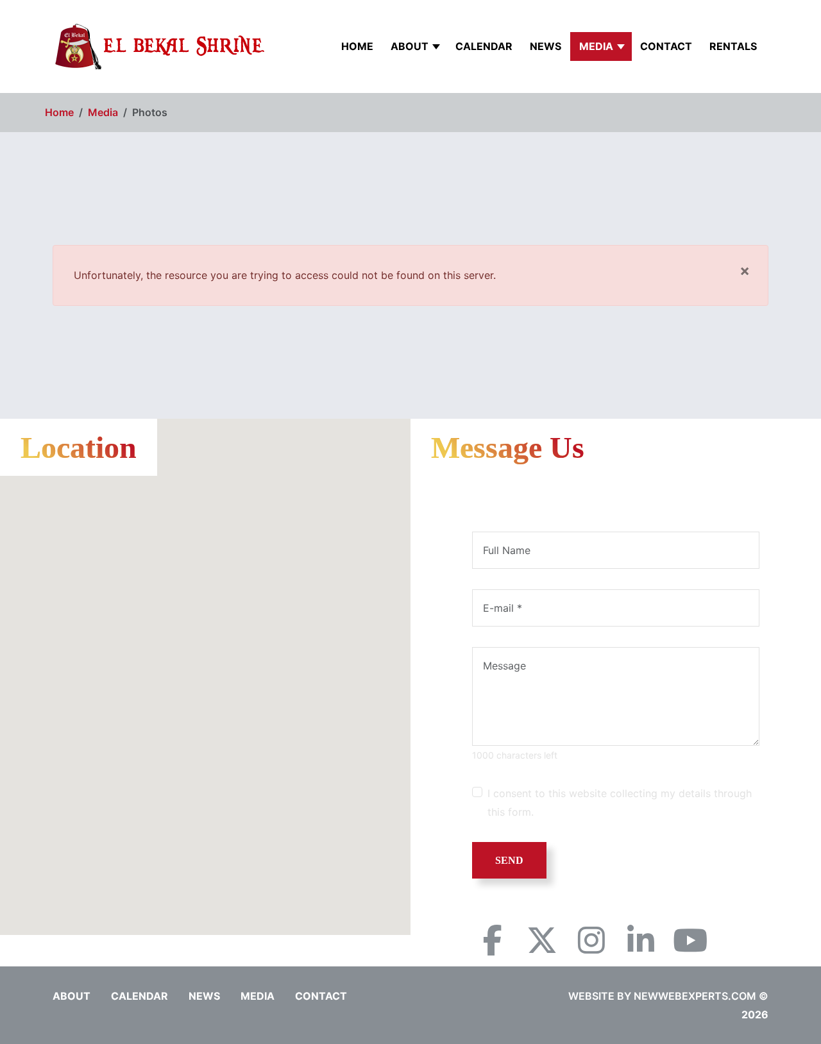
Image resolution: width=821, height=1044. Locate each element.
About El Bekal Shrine (462, 104)
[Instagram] (591, 940)
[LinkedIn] (640, 940)
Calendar (483, 46)
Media (596, 46)
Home (357, 46)
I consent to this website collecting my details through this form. (619, 802)
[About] (437, 46)
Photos (611, 104)
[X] (542, 940)
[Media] (622, 46)
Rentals (733, 46)
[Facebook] (492, 940)
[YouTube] (690, 940)
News (545, 46)
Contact (666, 46)
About (409, 46)
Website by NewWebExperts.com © (668, 995)
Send (509, 860)
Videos (714, 94)
